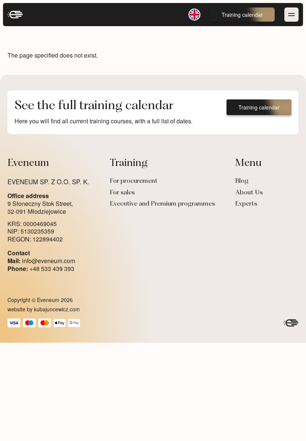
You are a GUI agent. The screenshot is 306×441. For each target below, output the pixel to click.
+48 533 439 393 (40, 269)
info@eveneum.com (41, 261)
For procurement (133, 181)
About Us (249, 193)
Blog (242, 181)
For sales (122, 193)
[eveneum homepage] (15, 14)
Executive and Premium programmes (162, 204)
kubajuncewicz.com (57, 309)
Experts (246, 204)
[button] (242, 14)
